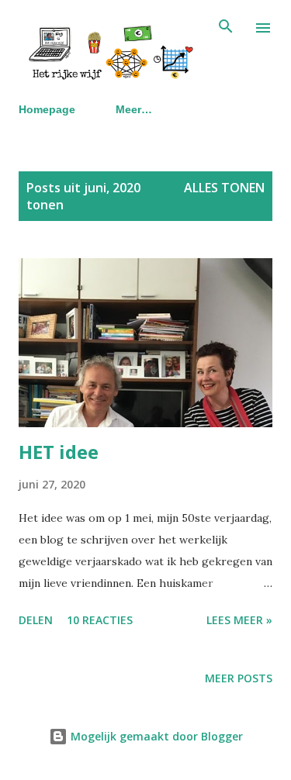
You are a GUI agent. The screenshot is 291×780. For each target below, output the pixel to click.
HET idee (59, 451)
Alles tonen (224, 187)
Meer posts (238, 678)
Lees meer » (239, 620)
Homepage (47, 109)
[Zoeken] (226, 28)
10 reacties (100, 620)
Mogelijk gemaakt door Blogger (155, 736)
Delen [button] (36, 620)
